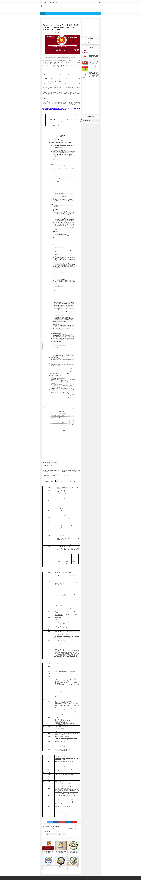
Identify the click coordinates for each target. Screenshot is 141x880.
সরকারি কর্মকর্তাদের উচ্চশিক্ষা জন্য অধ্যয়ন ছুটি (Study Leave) (61, 852)
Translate (43, 16)
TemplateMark (87, 878)
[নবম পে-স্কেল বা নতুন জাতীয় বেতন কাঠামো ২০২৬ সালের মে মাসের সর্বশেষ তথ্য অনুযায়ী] (73, 845)
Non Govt (97, 13)
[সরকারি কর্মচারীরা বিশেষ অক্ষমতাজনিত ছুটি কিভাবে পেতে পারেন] (48, 845)
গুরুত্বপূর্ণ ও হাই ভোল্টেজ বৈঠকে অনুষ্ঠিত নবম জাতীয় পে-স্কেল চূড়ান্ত (61, 867)
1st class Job (55, 13)
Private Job (86, 13)
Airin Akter (51, 831)
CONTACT (57, 2)
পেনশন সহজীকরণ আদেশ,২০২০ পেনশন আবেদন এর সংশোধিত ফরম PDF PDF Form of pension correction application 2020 (93, 51)
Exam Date (80, 13)
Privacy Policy (45, 2)
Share (57, 822)
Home (43, 13)
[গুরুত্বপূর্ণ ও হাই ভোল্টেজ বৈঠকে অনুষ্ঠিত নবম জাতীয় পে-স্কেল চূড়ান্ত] (61, 860)
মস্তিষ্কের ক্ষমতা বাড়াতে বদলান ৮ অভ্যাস (48, 866)
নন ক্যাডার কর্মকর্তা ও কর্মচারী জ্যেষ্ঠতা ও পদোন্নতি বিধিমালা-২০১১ (93, 67)
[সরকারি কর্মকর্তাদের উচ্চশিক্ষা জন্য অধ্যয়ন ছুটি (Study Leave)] (61, 845)
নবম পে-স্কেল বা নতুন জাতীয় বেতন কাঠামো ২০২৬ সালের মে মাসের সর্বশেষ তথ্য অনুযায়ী (73, 852)
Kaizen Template (71, 878)
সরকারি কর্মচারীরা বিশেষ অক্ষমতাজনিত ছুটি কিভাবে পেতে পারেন (48, 852)
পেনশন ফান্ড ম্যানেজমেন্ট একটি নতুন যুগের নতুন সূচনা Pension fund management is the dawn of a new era (93, 62)
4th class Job (74, 13)
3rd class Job (68, 13)
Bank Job (92, 13)
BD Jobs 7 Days (60, 878)
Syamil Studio (76, 878)
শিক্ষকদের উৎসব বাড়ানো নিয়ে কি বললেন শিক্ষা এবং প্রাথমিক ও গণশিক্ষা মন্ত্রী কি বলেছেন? (73, 867)
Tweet (51, 822)
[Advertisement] (80, 7)
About (41, 2)
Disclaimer (49, 2)
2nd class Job (61, 13)
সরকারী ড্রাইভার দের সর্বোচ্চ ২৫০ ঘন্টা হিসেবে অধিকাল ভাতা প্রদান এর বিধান (93, 73)
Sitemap (53, 2)
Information (49, 13)
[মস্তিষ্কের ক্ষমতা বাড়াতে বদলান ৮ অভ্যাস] (48, 860)
